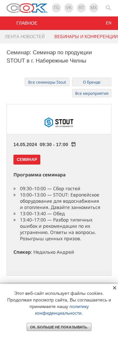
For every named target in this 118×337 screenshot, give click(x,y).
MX (93, 7)
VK (69, 7)
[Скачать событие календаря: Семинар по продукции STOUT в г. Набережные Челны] (72, 144)
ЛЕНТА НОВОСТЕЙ (25, 36)
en (108, 23)
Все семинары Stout (47, 82)
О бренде (92, 82)
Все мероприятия (91, 93)
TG (56, 7)
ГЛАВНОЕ (26, 23)
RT (81, 7)
